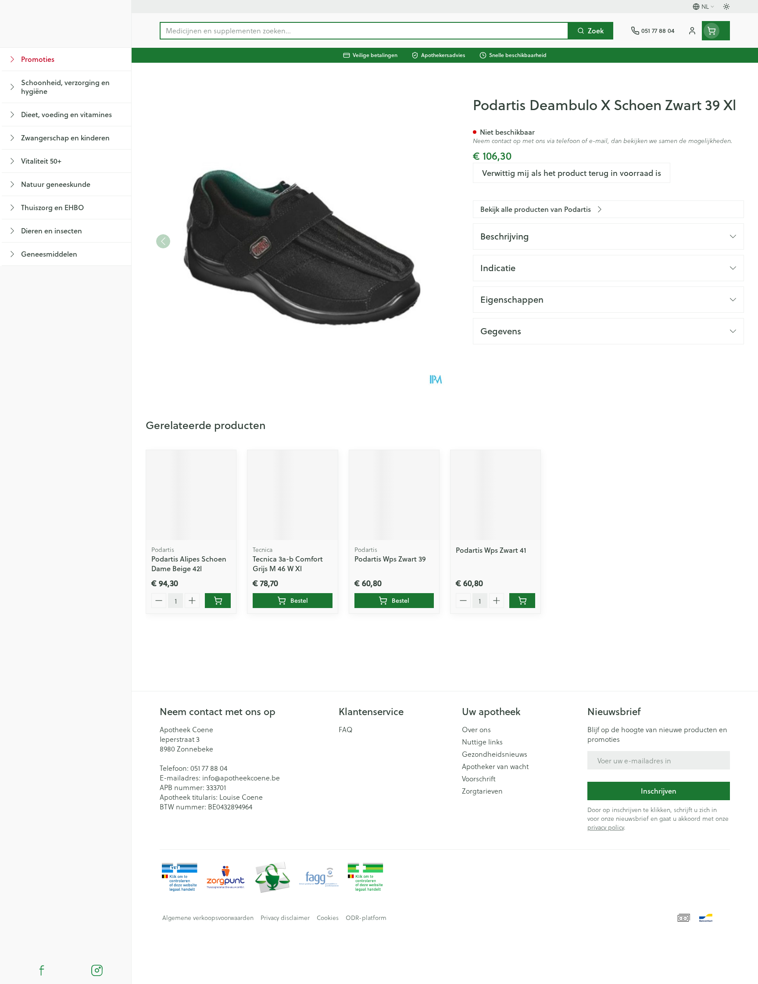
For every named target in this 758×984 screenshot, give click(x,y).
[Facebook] (41, 970)
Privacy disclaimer (285, 917)
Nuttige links (482, 742)
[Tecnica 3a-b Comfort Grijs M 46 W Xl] (292, 495)
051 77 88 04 (208, 768)
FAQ (346, 729)
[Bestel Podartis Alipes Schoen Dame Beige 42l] (218, 600)
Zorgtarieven (482, 791)
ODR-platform (366, 917)
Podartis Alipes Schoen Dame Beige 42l (188, 563)
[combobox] (364, 30)
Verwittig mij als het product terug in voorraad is (571, 173)
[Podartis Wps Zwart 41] (495, 495)
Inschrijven (658, 791)
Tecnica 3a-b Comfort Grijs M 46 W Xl (288, 563)
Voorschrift (479, 779)
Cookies (328, 917)
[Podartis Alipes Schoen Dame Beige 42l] (191, 495)
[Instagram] (97, 970)
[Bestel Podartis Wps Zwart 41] (522, 600)
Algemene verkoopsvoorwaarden (208, 917)
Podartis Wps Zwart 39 (390, 559)
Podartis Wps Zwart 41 (491, 550)
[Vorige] (163, 241)
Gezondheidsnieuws (494, 754)
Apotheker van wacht (495, 766)
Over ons (476, 729)
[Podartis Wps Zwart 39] (394, 495)
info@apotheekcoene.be (241, 778)
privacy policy (605, 827)
